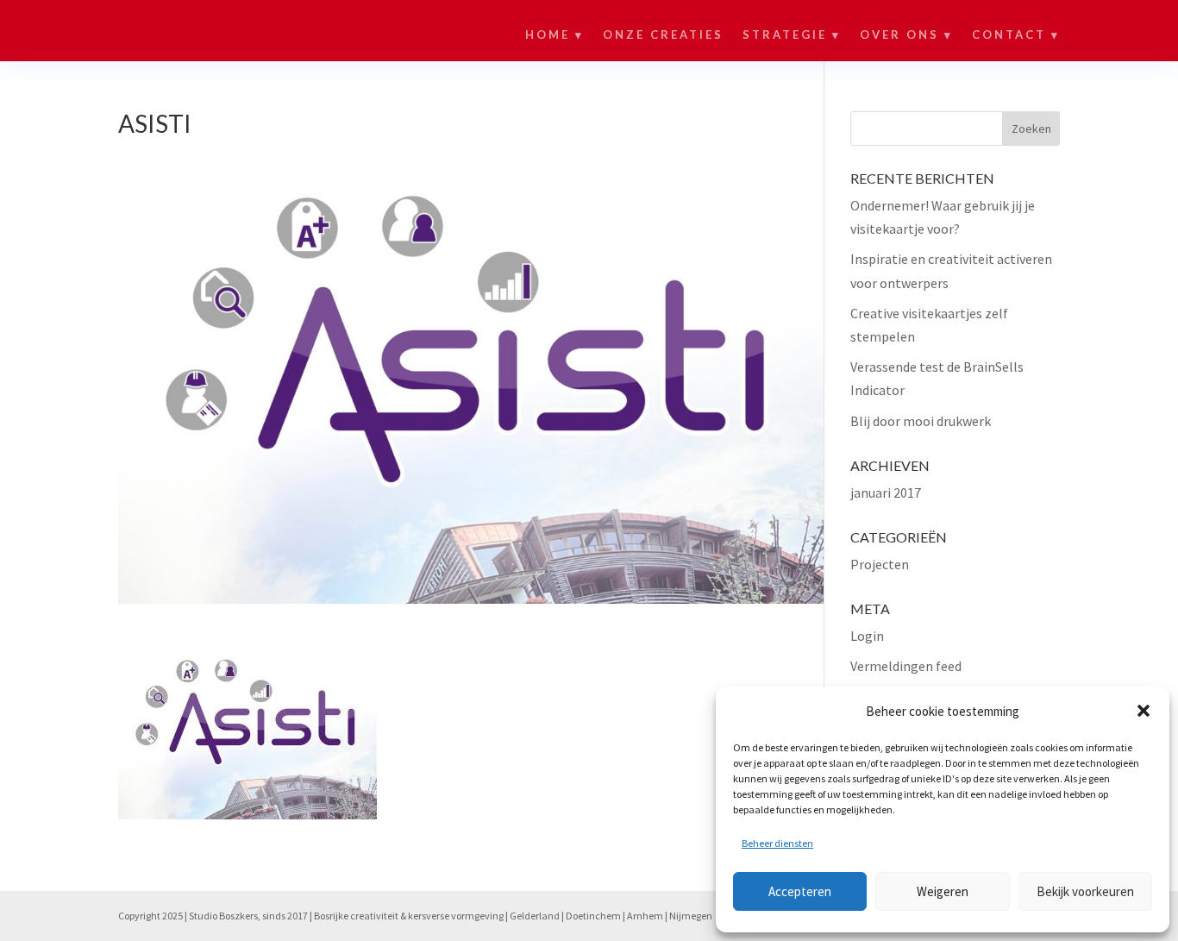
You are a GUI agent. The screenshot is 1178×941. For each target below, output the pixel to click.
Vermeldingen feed (906, 665)
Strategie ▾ (792, 34)
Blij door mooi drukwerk (920, 421)
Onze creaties (663, 34)
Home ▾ (554, 34)
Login (867, 635)
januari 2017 (885, 492)
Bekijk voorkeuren (1085, 891)
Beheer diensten (777, 843)
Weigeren (942, 891)
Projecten (879, 564)
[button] (1143, 710)
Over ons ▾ (906, 34)
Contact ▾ (1016, 34)
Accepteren (799, 891)
